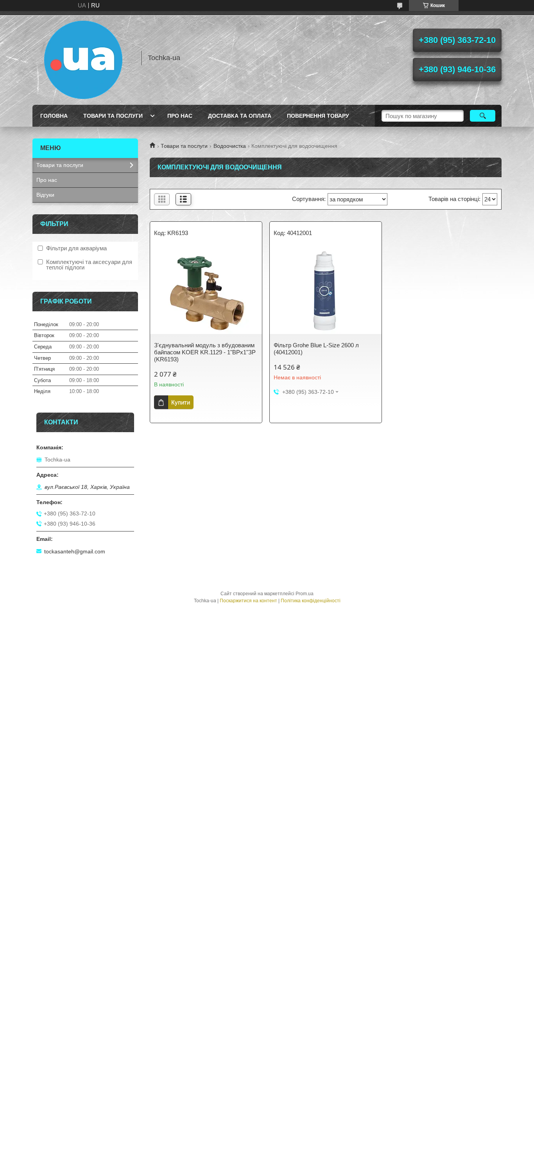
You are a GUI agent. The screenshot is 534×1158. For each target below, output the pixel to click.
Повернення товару (318, 116)
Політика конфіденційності (310, 600)
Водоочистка (229, 146)
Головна (54, 116)
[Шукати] (482, 116)
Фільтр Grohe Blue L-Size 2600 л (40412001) (316, 348)
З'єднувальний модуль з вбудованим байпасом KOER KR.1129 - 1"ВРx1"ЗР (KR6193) (205, 352)
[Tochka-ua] (83, 58)
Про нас (179, 116)
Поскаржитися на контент (248, 600)
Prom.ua (305, 593)
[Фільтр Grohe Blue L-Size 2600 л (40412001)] (326, 291)
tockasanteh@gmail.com (74, 551)
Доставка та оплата (239, 116)
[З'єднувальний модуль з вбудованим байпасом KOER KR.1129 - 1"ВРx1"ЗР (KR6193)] (206, 291)
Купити (180, 402)
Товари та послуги (113, 116)
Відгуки (45, 195)
